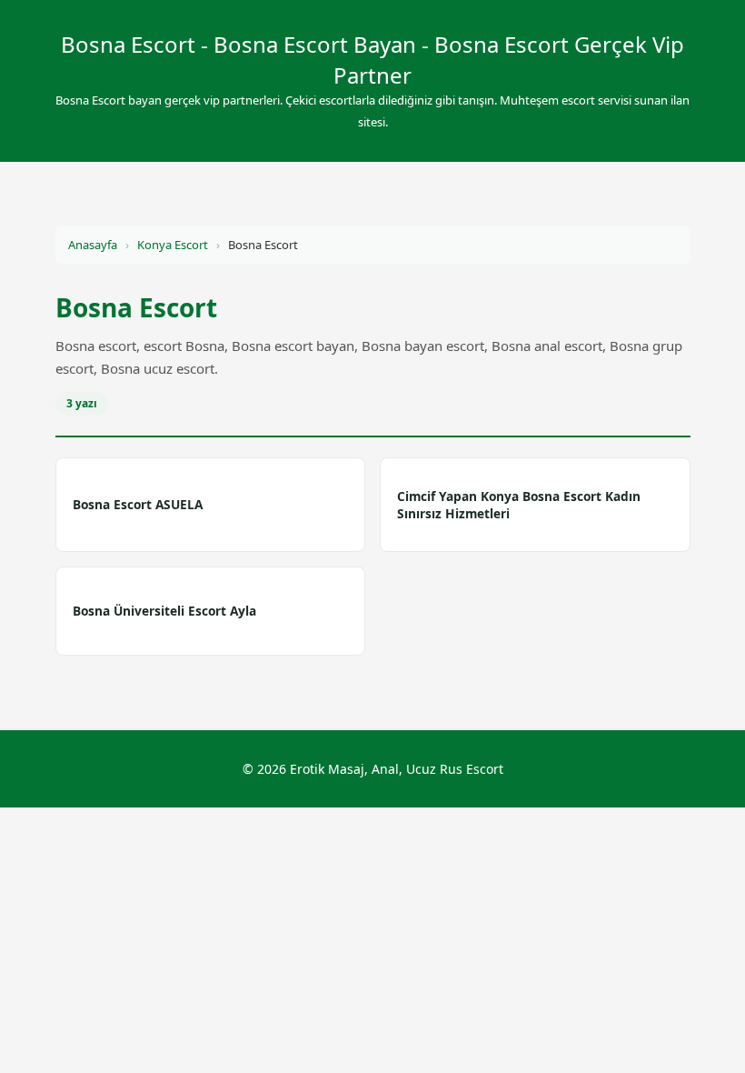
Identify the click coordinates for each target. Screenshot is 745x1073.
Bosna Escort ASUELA (138, 504)
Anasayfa (92, 244)
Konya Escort (172, 244)
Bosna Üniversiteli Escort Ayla (164, 610)
